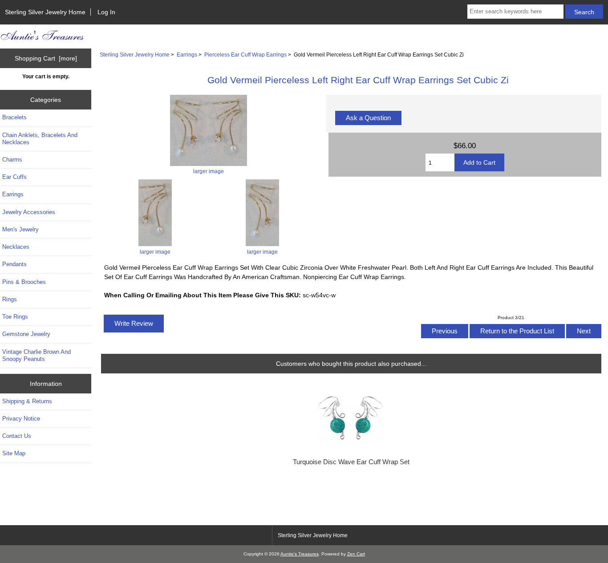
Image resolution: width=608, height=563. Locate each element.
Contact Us (16, 436)
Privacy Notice (21, 418)
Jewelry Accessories (28, 212)
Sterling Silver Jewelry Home (45, 12)
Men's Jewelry (20, 229)
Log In (106, 12)
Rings (9, 299)
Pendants (14, 264)
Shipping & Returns (27, 401)
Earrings (187, 54)
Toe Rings (15, 316)
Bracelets (14, 117)
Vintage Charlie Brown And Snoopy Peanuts (36, 355)
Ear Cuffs (14, 177)
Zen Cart (356, 553)
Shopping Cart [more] (46, 58)
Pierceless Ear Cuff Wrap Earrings (245, 54)
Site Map (13, 453)
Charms (12, 159)
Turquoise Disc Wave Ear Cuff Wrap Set (351, 462)
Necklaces (15, 246)
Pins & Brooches (24, 282)
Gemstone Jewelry (26, 334)
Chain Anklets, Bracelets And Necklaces (39, 139)
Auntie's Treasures (299, 553)
